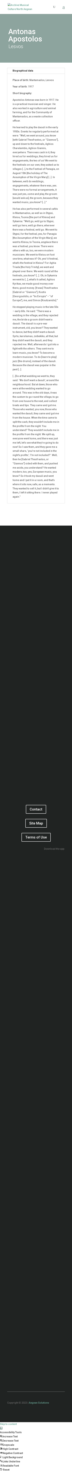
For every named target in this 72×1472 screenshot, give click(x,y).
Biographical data (23, 70)
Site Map (36, 823)
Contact (36, 809)
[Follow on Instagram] (42, 1413)
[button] (1, 1428)
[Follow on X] (36, 1413)
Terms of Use (36, 837)
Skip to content (8, 1424)
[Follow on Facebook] (29, 1413)
